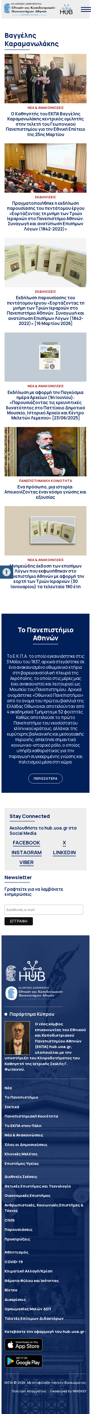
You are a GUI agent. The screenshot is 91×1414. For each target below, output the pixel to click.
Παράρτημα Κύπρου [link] (32, 1014)
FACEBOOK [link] (26, 842)
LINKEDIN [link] (64, 852)
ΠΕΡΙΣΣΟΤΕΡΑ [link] (45, 778)
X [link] (64, 842)
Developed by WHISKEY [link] (68, 1391)
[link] (6, 572)
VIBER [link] (26, 862)
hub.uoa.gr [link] (73, 1331)
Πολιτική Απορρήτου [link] (29, 1391)
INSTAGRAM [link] (26, 852)
